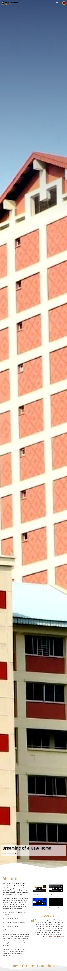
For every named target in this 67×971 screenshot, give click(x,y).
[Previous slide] (4, 434)
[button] (57, 3)
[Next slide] (63, 434)
